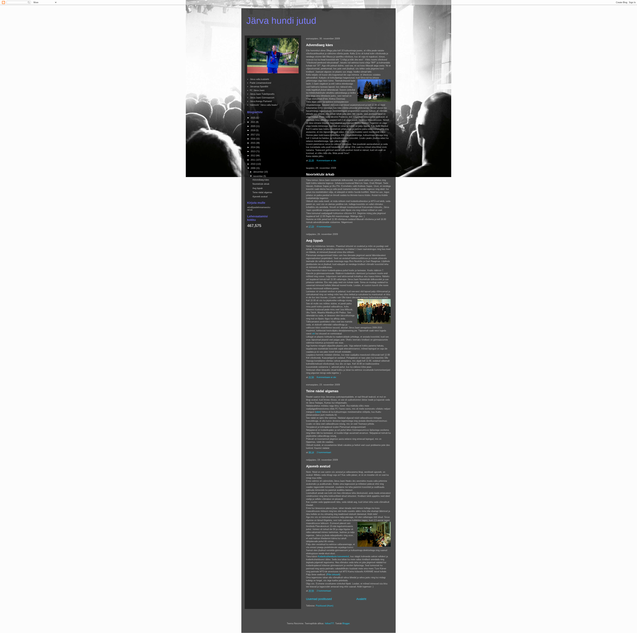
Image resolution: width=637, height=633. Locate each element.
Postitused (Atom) (324, 605)
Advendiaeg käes (319, 45)
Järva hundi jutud (281, 20)
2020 (253, 126)
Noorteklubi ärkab (320, 174)
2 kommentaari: (324, 452)
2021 (253, 122)
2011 (253, 160)
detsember (258, 172)
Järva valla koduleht (259, 79)
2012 (253, 155)
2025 (253, 117)
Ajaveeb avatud (318, 466)
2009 (253, 168)
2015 (253, 143)
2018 (253, 130)
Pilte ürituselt (333, 574)
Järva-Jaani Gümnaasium (262, 97)
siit (313, 333)
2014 (253, 147)
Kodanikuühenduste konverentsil (333, 556)
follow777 (329, 623)
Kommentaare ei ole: (327, 160)
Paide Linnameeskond (260, 83)
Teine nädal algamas (322, 391)
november (258, 176)
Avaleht (361, 599)
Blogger (346, 623)
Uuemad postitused (319, 599)
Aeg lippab (314, 240)
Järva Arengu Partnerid (261, 101)
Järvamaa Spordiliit (259, 86)
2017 (253, 134)
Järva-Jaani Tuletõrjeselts (262, 94)
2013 (253, 151)
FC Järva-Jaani (257, 90)
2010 (253, 164)
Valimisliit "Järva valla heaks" (264, 105)
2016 (253, 139)
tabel (318, 412)
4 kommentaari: (324, 226)
